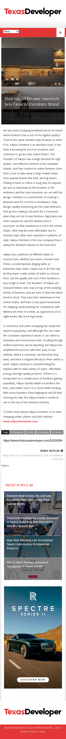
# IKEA (30, 432)
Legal (42, 731)
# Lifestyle (43, 432)
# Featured (18, 432)
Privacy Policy (29, 731)
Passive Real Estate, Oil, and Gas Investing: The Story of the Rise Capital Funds (29, 500)
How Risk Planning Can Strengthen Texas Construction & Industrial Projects (30, 544)
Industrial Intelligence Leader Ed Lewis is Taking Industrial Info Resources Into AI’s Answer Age (32, 522)
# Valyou (57, 432)
